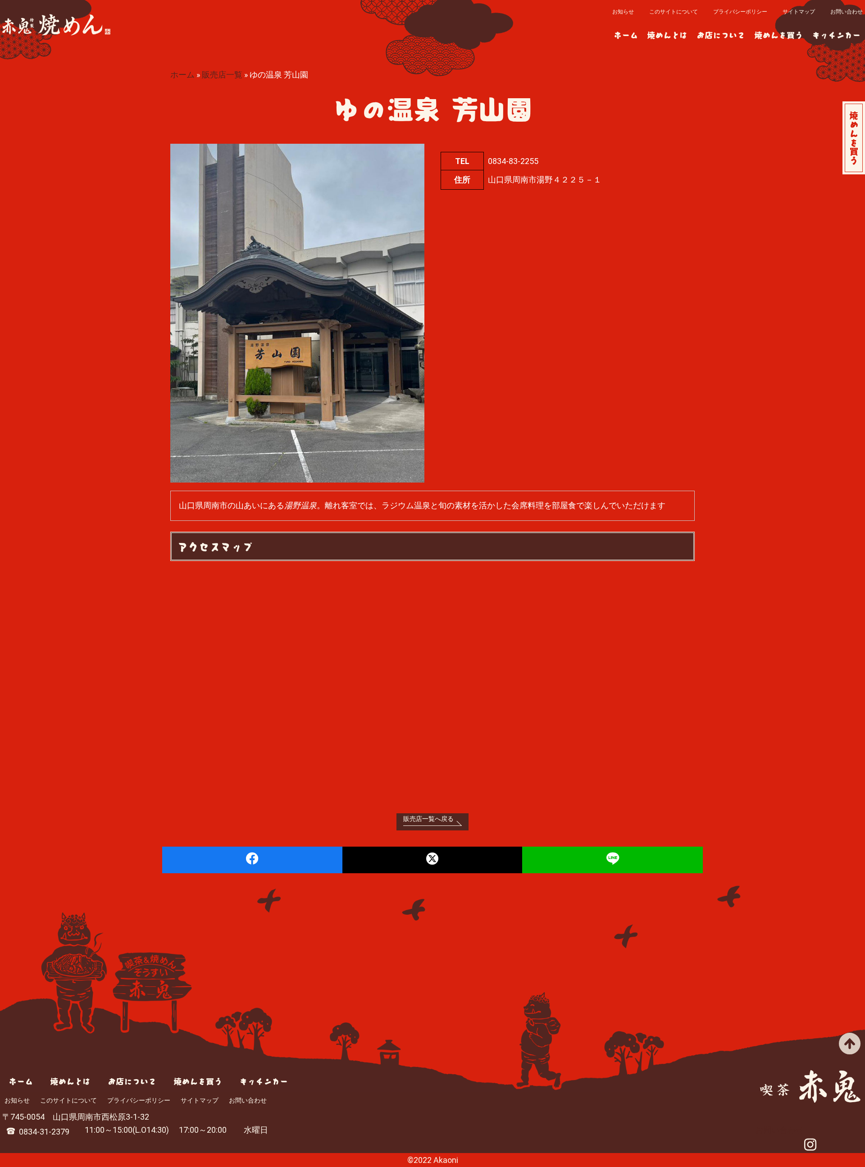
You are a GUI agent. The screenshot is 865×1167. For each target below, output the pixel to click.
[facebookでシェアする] (252, 860)
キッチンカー (836, 35)
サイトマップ (799, 11)
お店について (721, 35)
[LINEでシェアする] (612, 860)
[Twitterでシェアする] (432, 860)
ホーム (626, 35)
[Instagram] (810, 1146)
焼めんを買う (778, 35)
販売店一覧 (222, 74)
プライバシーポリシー (740, 11)
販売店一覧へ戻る (428, 819)
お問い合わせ (846, 11)
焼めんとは (667, 35)
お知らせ (623, 11)
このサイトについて (673, 11)
